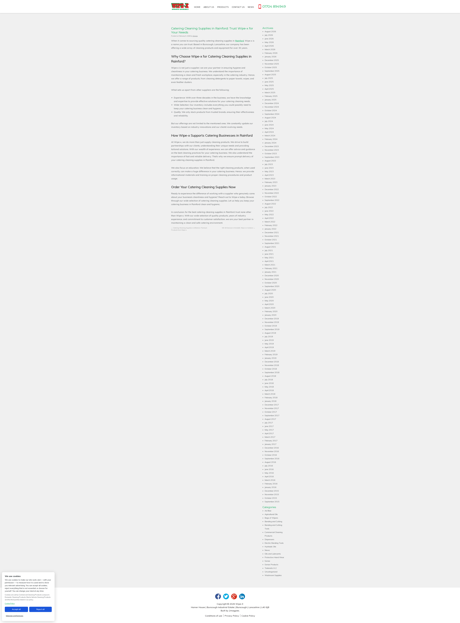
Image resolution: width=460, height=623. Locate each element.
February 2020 (271, 311)
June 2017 (269, 426)
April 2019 (269, 347)
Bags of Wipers (271, 518)
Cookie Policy (248, 615)
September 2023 (272, 157)
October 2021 (271, 239)
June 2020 (269, 297)
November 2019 (272, 322)
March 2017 (270, 437)
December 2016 (272, 448)
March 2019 (270, 351)
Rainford (239, 40)
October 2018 (271, 369)
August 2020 (270, 290)
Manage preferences (14, 616)
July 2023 (269, 164)
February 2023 (271, 182)
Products (223, 7)
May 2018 (269, 387)
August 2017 (270, 419)
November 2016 (272, 451)
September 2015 (272, 501)
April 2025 (269, 89)
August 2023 (270, 160)
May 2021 (269, 257)
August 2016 (270, 462)
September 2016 (272, 458)
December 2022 (272, 189)
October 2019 (271, 326)
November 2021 (272, 236)
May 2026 (269, 42)
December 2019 (272, 318)
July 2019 (269, 336)
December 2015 (272, 491)
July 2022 (269, 207)
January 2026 (270, 56)
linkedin (242, 596)
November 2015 (272, 494)
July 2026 (269, 35)
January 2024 (270, 143)
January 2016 (270, 487)
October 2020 (271, 282)
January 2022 (270, 229)
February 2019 (271, 354)
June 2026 (269, 38)
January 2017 (270, 444)
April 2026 (269, 46)
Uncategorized (271, 571)
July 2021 (269, 250)
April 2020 (269, 304)
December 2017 (272, 404)
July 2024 (269, 121)
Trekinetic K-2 (271, 568)
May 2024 (269, 128)
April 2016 (269, 476)
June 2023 (269, 168)
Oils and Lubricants (273, 554)
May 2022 (269, 214)
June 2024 (269, 125)
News (251, 7)
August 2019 (270, 333)
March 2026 (270, 49)
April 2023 (269, 175)
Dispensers (269, 539)
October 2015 (271, 498)
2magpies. (234, 610)
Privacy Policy (232, 615)
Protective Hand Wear (274, 557)
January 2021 (270, 272)
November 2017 (272, 408)
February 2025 (271, 96)
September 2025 (272, 71)
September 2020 (272, 286)
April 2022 (269, 218)
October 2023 (271, 153)
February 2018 (271, 397)
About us (209, 7)
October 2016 (271, 455)
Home (197, 7)
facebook (218, 596)
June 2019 (269, 340)
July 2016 (269, 465)
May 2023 (269, 171)
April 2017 (269, 433)
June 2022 (269, 211)
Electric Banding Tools (274, 543)
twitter (226, 596)
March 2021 (270, 265)
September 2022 (272, 200)
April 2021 (269, 261)
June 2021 (269, 254)
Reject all (40, 609)
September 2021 (272, 243)
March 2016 (270, 480)
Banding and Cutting (273, 521)
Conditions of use (213, 615)
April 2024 (269, 132)
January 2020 (270, 315)
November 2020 (272, 279)
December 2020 (272, 275)
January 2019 (270, 358)
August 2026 (270, 31)
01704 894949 (274, 6)
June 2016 (269, 469)
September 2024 (272, 114)
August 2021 (270, 247)
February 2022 (271, 225)
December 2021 (272, 232)
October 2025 (271, 67)
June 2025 (269, 82)
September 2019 (272, 329)
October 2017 (271, 412)
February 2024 (271, 139)
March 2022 (270, 221)
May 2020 (269, 300)
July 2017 (269, 422)
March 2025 (270, 92)
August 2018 (270, 376)
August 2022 (270, 204)
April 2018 (269, 390)
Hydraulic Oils (270, 546)
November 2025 (272, 64)
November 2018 (272, 365)
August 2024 (270, 117)
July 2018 (269, 379)
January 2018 (270, 401)
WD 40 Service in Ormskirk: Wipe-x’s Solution (238, 228)
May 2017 (269, 430)
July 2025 (269, 78)
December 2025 (272, 60)
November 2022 (272, 193)
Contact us (238, 7)
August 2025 (270, 74)
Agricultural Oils (271, 514)
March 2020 (270, 308)
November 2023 (272, 150)
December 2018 (272, 361)
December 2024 (272, 103)
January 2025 (270, 99)
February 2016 (271, 483)
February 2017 (271, 440)
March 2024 (270, 135)
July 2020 (269, 293)
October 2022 (271, 196)
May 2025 (269, 85)
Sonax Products (271, 564)
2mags (195, 36)
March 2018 (270, 394)
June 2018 (269, 383)
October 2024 (271, 110)
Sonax (267, 561)
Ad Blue (268, 510)
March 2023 (270, 178)
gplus (234, 596)
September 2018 (272, 372)
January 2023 (270, 186)
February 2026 (271, 53)
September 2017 (272, 415)
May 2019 (269, 343)
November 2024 (272, 107)
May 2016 (269, 473)
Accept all (16, 609)
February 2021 (271, 268)
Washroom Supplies (273, 575)
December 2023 (272, 146)
